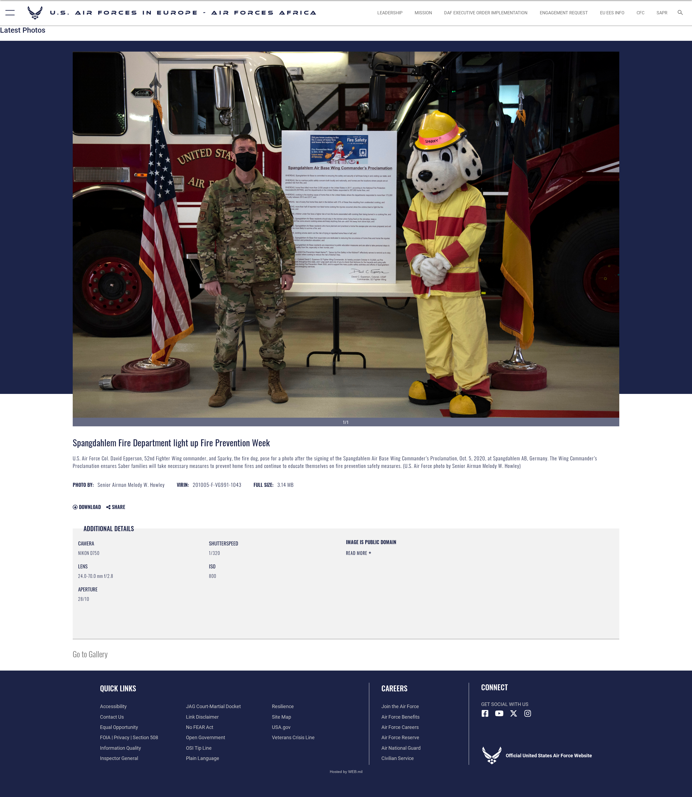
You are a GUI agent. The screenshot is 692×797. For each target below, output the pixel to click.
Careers (394, 688)
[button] (9, 13)
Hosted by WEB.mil (346, 771)
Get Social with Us (504, 704)
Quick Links (118, 688)
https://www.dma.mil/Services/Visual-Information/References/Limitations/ (409, 580)
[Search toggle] (680, 13)
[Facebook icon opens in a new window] (485, 713)
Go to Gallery (90, 653)
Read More (357, 553)
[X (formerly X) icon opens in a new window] (514, 713)
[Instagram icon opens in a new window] (528, 713)
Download (89, 506)
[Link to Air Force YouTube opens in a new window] (499, 713)
